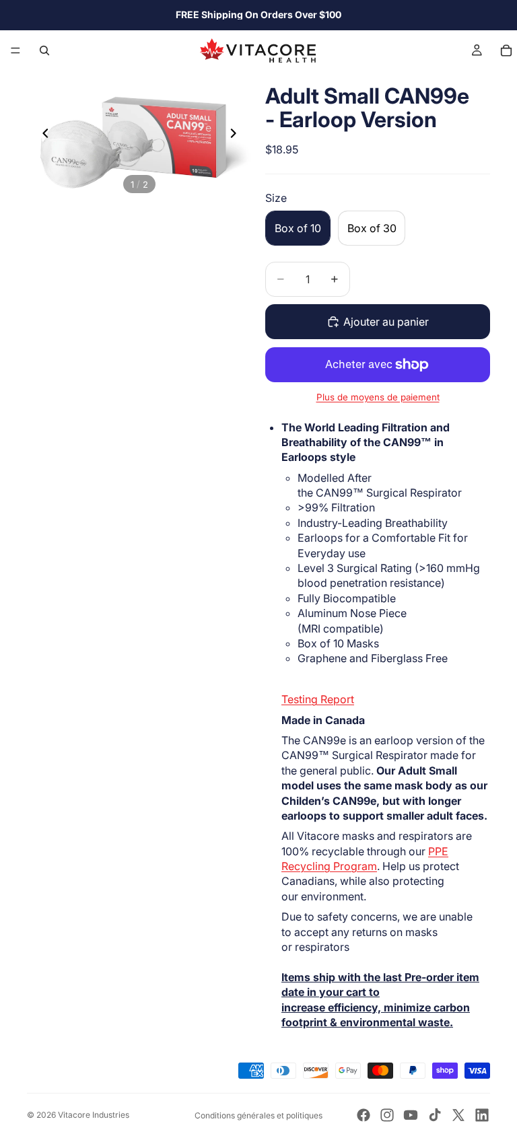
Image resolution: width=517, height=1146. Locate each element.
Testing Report (317, 699)
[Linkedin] (482, 1115)
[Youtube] (411, 1115)
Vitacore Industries (93, 1115)
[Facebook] (363, 1115)
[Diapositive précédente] (42, 134)
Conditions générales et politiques (258, 1115)
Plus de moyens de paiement (378, 397)
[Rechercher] (44, 50)
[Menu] (15, 50)
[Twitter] (458, 1115)
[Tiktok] (435, 1115)
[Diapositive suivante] (237, 134)
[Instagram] (387, 1115)
